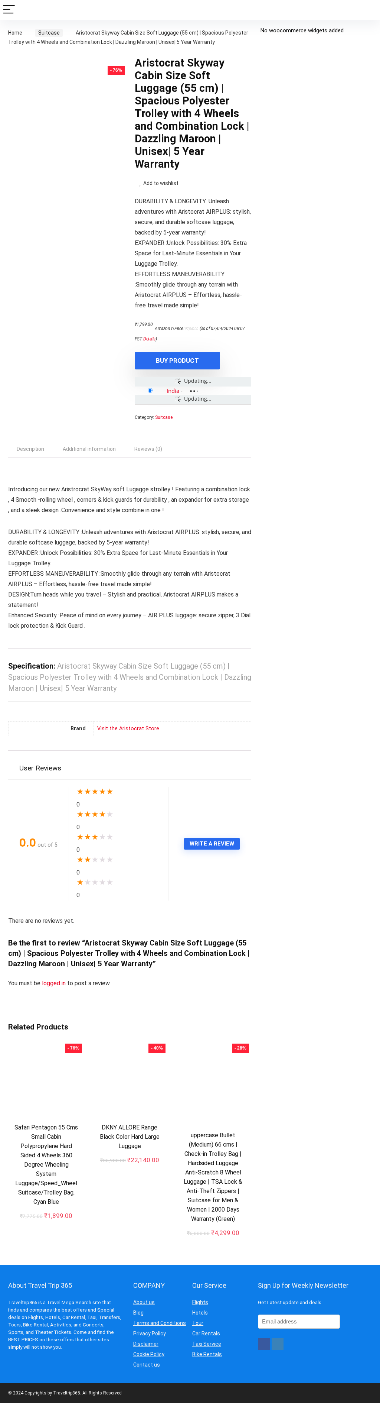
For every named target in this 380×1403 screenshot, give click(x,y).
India (173, 390)
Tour (197, 1323)
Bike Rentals (207, 1354)
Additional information (89, 449)
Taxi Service (206, 1344)
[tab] (30, 449)
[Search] (368, 10)
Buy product (177, 360)
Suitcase (49, 33)
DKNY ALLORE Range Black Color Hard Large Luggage (130, 1137)
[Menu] (9, 10)
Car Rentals (206, 1333)
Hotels (200, 1313)
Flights (200, 1302)
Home (15, 33)
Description (30, 449)
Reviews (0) (148, 449)
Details (149, 339)
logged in (54, 983)
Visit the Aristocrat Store (128, 728)
